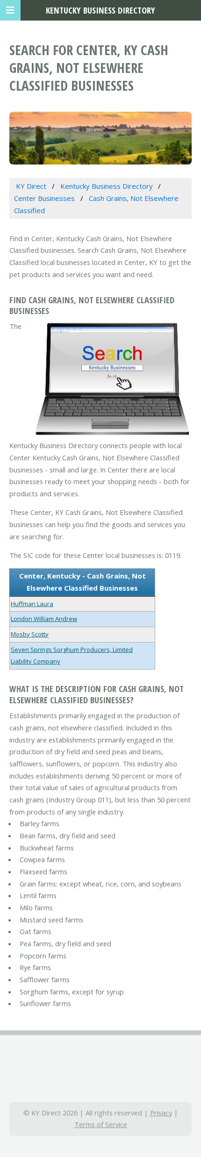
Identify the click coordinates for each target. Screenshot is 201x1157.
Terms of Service (100, 1124)
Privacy (161, 1112)
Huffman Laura (32, 604)
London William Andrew (44, 618)
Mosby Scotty (30, 634)
